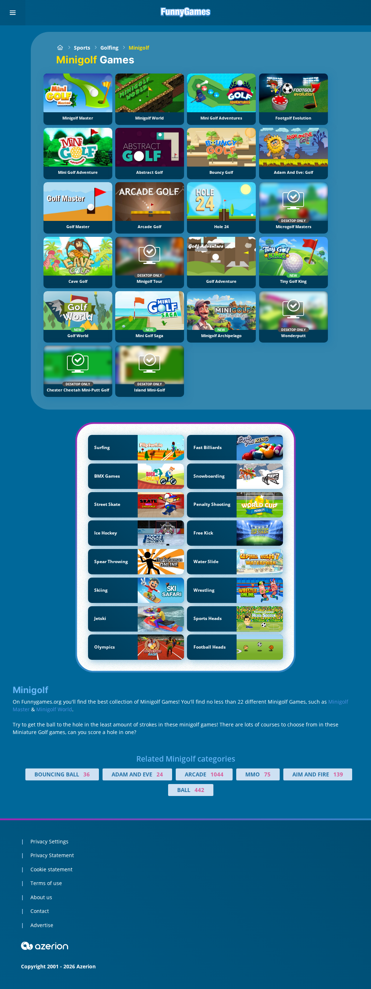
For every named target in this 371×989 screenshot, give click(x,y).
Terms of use (46, 883)
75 (267, 774)
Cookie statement (51, 869)
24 (160, 774)
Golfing (109, 47)
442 (199, 789)
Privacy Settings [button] (49, 841)
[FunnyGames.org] (60, 47)
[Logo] (185, 12)
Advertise (41, 925)
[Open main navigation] (12, 12)
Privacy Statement (52, 855)
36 (86, 774)
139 (338, 774)
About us (41, 897)
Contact (39, 911)
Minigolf (139, 47)
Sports (82, 47)
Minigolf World (54, 709)
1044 (217, 774)
